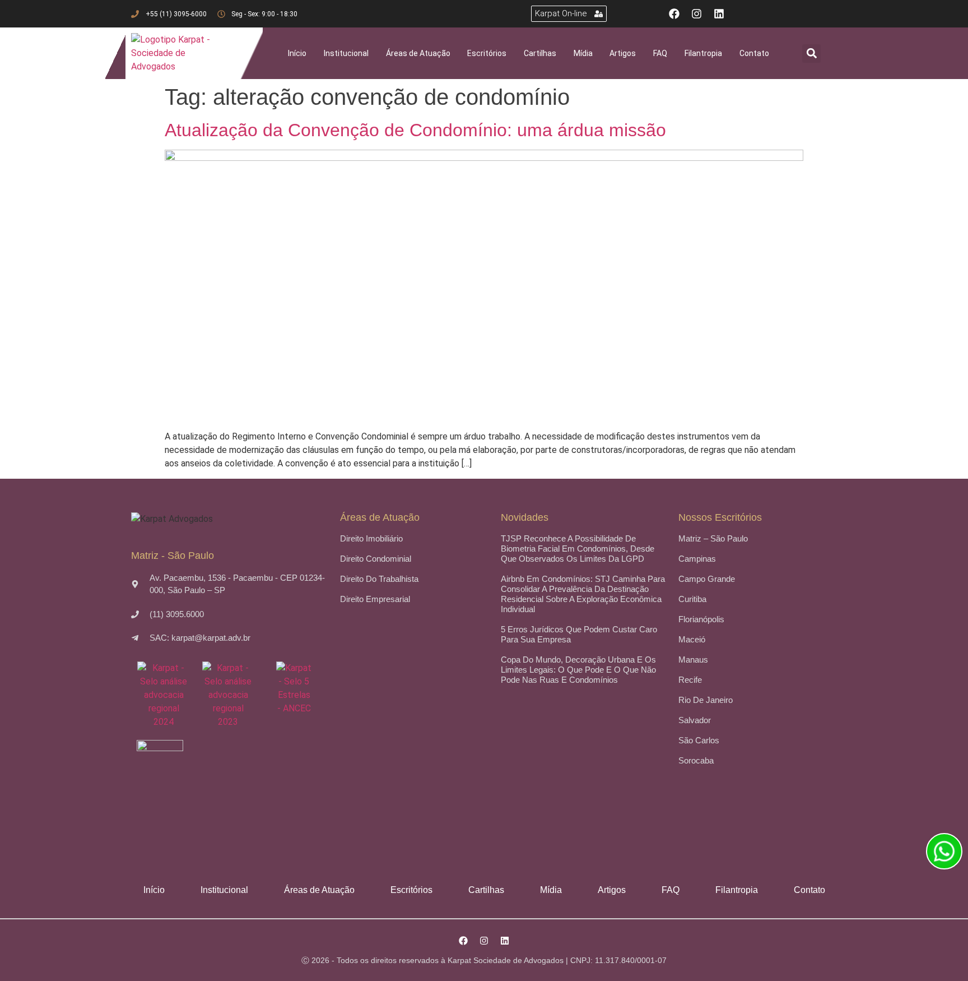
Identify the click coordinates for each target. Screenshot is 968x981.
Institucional (346, 53)
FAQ (660, 53)
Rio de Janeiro (705, 700)
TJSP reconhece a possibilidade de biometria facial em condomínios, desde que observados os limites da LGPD (577, 548)
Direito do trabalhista (379, 579)
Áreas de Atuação (418, 53)
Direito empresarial (375, 599)
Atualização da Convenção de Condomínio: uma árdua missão (415, 130)
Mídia (583, 53)
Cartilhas (540, 53)
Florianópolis (701, 619)
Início (297, 53)
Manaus (693, 659)
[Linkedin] (719, 13)
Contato (754, 53)
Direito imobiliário (371, 538)
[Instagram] (696, 13)
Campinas (697, 558)
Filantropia (703, 53)
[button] (811, 53)
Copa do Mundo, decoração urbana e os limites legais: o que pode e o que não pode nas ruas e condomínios (578, 669)
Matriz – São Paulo (713, 538)
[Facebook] (674, 13)
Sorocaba (696, 760)
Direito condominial (375, 558)
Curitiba (692, 599)
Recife (690, 679)
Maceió (691, 639)
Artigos (622, 53)
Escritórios (486, 53)
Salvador (694, 720)
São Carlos (698, 740)
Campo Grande (706, 579)
